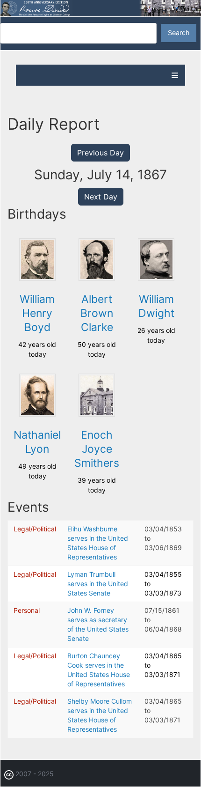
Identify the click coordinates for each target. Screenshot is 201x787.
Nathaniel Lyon (37, 442)
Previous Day (100, 152)
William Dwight (156, 306)
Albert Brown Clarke (96, 313)
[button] (37, 278)
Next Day (100, 196)
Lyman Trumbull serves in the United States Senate (97, 583)
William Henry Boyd (37, 313)
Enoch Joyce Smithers (96, 449)
